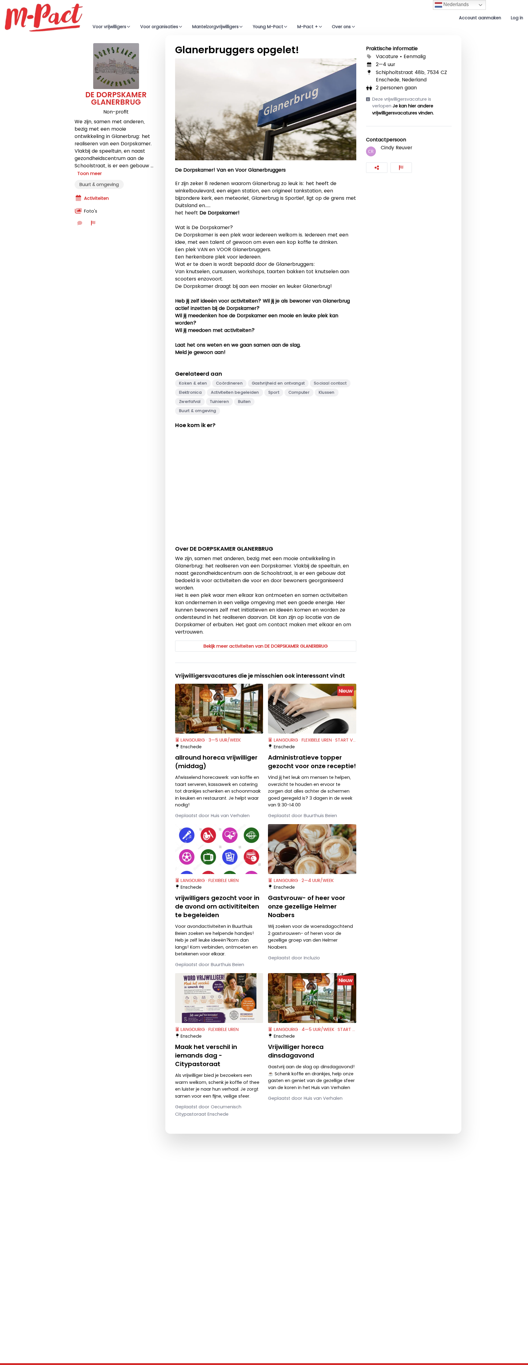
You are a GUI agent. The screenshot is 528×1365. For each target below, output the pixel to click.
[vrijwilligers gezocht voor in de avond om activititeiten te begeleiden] (219, 849)
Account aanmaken (480, 17)
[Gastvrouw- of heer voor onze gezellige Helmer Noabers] (312, 849)
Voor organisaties (159, 26)
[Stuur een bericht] (80, 223)
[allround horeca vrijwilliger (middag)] (219, 708)
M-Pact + (307, 26)
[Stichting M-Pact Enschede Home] (44, 17)
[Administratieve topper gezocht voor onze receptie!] (312, 708)
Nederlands (455, 4)
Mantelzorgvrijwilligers (215, 26)
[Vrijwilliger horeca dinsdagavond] (312, 998)
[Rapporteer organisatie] (93, 223)
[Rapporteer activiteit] (401, 167)
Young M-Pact (268, 26)
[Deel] (376, 167)
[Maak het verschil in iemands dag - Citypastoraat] (219, 998)
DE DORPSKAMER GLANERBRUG (116, 98)
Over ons (341, 26)
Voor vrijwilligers (109, 26)
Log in (517, 17)
